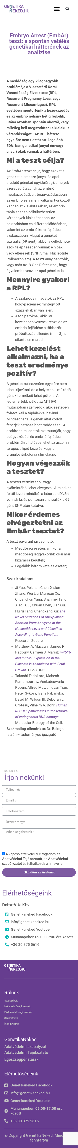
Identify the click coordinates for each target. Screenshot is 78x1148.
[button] (56, 8)
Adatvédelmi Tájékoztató (26, 1052)
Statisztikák (11, 1000)
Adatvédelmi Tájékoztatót (22, 859)
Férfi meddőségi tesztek (18, 1012)
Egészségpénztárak (21, 1059)
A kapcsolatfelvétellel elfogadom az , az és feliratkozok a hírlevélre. (35, 859)
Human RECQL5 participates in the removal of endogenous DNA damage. (41, 711)
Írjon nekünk (11, 1024)
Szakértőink (11, 1018)
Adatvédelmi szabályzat (25, 1046)
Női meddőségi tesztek (17, 1006)
